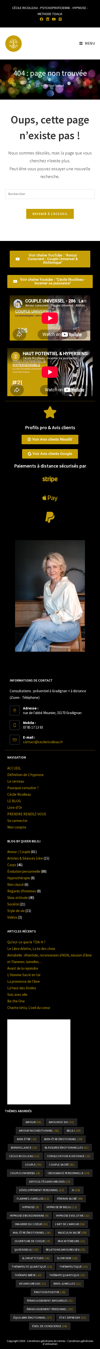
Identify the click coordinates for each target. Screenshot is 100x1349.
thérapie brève (28, 1275)
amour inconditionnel (39, 1130)
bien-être (27, 1139)
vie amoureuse (32, 1283)
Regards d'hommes (21, 891)
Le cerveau (15, 781)
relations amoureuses (65, 1249)
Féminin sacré (70, 1198)
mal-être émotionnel (31, 1232)
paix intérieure (71, 1241)
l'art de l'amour (69, 1224)
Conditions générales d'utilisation (67, 1342)
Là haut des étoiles (21, 988)
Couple (33, 1164)
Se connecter (17, 820)
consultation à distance (69, 1156)
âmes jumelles (67, 1283)
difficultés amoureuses (50, 1181)
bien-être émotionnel (63, 1139)
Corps (11, 864)
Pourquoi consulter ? (23, 787)
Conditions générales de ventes (46, 1341)
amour (33, 1122)
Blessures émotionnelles (67, 1147)
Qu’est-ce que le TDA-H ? (26, 942)
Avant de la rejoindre (22, 968)
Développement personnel (41, 1190)
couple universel (25, 1173)
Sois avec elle (17, 994)
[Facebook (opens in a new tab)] (41, 19)
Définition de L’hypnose (25, 774)
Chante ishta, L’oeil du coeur (28, 1007)
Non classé (15, 884)
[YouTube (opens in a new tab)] (53, 19)
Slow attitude (17, 897)
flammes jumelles (33, 1198)
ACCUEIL (14, 768)
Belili (74, 1130)
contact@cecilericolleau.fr (43, 742)
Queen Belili (26, 1249)
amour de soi (61, 1122)
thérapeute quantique (32, 1266)
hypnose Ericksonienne (29, 1215)
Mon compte (16, 827)
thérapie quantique (67, 1275)
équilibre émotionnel (32, 1317)
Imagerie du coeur (31, 1224)
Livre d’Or (14, 807)
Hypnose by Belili (62, 1207)
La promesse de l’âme (23, 981)
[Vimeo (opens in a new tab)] (59, 19)
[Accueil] (37, 86)
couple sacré (62, 1164)
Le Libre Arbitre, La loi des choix (31, 948)
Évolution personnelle (23, 871)
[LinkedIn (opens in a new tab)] (47, 19)
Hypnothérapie (18, 878)
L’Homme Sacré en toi (23, 975)
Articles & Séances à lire (25, 858)
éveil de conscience (49, 1326)
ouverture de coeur (32, 1241)
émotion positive (49, 1292)
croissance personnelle (69, 1173)
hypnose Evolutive (73, 1215)
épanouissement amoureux (50, 1300)
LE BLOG (14, 801)
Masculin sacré (72, 1232)
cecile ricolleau (24, 1156)
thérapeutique (73, 1266)
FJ (76, 1190)
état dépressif (72, 1317)
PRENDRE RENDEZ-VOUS (26, 814)
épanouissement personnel (50, 1309)
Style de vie (16, 910)
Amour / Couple (18, 851)
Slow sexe (67, 1258)
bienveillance (24, 1147)
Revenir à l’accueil (50, 214)
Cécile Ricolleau (19, 794)
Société (13, 904)
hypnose (30, 1207)
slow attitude (36, 1258)
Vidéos (12, 917)
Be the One (16, 1001)
